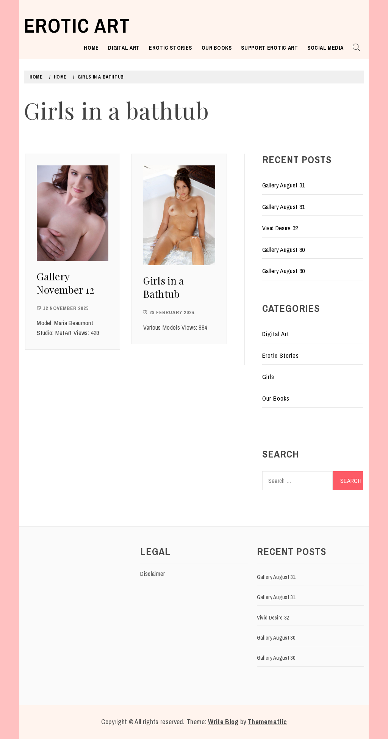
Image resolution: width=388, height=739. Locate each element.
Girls (268, 377)
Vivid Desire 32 (280, 228)
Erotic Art (77, 25)
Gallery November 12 (66, 283)
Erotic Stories (170, 47)
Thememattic (267, 721)
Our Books (217, 47)
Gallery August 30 (283, 249)
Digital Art (124, 47)
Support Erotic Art (269, 47)
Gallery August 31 (283, 185)
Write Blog (223, 721)
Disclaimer (152, 573)
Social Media (325, 47)
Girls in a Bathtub (163, 287)
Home (91, 47)
